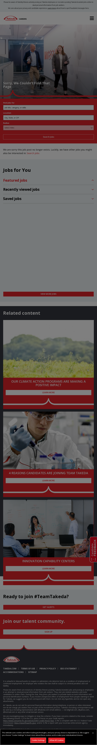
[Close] (93, 733)
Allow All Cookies (57, 740)
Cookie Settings (38, 740)
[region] (48, 737)
